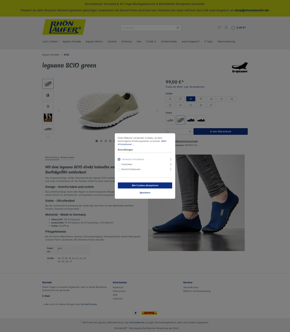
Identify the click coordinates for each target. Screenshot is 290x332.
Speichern (145, 192)
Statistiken (126, 164)
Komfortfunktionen (130, 169)
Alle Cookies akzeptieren (145, 185)
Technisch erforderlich (132, 159)
